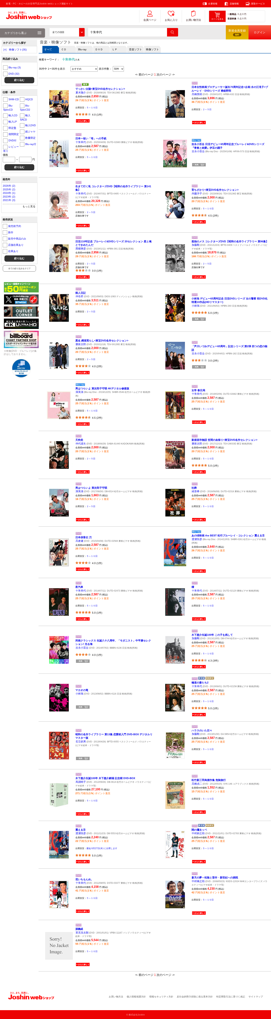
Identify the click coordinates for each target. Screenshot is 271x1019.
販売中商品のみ (17, 238)
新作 (10, 232)
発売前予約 (14, 226)
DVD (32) (13, 73)
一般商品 (231, 14)
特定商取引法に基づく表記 (230, 996)
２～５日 (207, 109)
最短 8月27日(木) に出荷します (101, 848)
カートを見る (217, 19)
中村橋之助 (198, 881)
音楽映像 (231, 18)
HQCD (29, 99)
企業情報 (212, 3)
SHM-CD (13, 99)
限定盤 (12, 127)
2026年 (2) (9, 185)
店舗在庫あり (16, 244)
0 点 (240, 14)
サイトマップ (256, 996)
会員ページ (149, 20)
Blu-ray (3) (14, 67)
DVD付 (12, 140)
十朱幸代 (81, 142)
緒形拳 (195, 491)
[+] (5, 49)
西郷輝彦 (81, 248)
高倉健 (79, 540)
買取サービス (258, 3)
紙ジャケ (30, 131)
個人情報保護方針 (136, 996)
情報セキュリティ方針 (161, 996)
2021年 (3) (9, 200)
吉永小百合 (198, 151)
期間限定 (13, 134)
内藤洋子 (197, 193)
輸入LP (12, 121)
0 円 (244, 14)
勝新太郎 (81, 344)
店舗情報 (234, 3)
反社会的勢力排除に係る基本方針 (195, 996)
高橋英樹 (197, 94)
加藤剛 (195, 244)
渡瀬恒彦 (197, 539)
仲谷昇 (79, 296)
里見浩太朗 (82, 932)
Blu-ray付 (30, 144)
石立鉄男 (81, 741)
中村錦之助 (198, 833)
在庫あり (13, 251)
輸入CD (12, 115)
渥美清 (79, 391)
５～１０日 (92, 107)
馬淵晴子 (81, 781)
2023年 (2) (9, 196)
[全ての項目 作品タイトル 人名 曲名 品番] (67, 32)
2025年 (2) (9, 189)
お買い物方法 (193, 20)
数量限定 (30, 137)
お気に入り (171, 20)
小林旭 (195, 305)
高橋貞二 (197, 783)
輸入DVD (30, 125)
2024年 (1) (9, 192)
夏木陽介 (81, 92)
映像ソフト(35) (18, 49)
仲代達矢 (81, 443)
